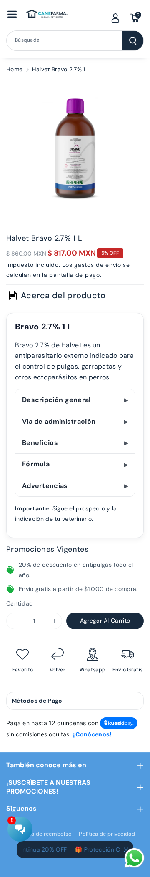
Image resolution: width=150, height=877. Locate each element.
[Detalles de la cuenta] (115, 18)
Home (14, 69)
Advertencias (45, 485)
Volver (57, 670)
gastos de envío (97, 265)
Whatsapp (92, 670)
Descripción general (56, 399)
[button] (12, 14)
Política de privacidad (107, 833)
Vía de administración (58, 421)
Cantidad (19, 603)
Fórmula (36, 464)
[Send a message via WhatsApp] (134, 858)
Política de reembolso (43, 833)
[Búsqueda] (132, 40)
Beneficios (40, 442)
